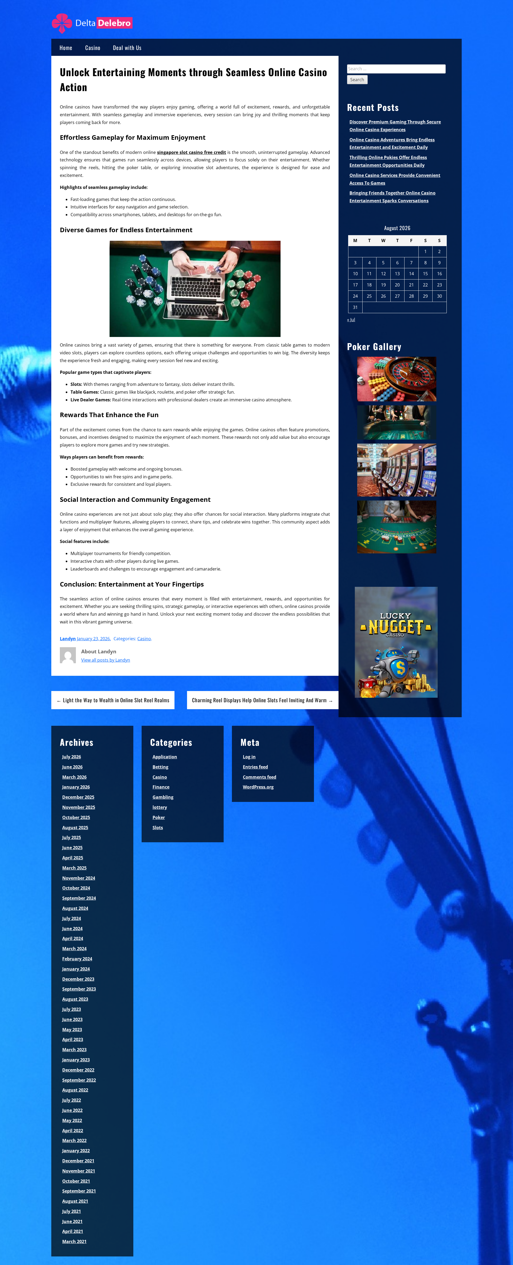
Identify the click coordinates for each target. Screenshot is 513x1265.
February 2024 (77, 959)
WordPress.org (258, 787)
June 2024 (72, 929)
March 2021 (74, 1241)
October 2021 (76, 1181)
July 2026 (71, 757)
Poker (159, 817)
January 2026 (76, 787)
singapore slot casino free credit (191, 152)
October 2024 (76, 888)
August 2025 (75, 828)
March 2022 (74, 1140)
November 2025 (78, 807)
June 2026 (72, 767)
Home (66, 47)
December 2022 (78, 1070)
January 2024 (76, 969)
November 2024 (78, 878)
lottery (160, 807)
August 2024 (75, 908)
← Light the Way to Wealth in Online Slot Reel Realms (112, 700)
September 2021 (79, 1191)
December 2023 (78, 979)
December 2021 (78, 1161)
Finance (161, 787)
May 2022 (72, 1120)
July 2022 (71, 1100)
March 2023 (74, 1050)
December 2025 (78, 797)
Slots (158, 828)
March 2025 (74, 868)
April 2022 (72, 1131)
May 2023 (72, 1030)
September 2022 (79, 1080)
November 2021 (78, 1171)
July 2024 (71, 918)
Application (165, 757)
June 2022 (72, 1110)
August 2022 (75, 1090)
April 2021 (72, 1231)
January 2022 (76, 1151)
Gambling (163, 797)
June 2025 (72, 848)
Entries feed (255, 767)
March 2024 (74, 949)
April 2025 (72, 858)
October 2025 (76, 817)
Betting (160, 767)
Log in (249, 757)
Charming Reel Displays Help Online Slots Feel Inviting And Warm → (262, 700)
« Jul (351, 320)
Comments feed (259, 777)
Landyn (68, 639)
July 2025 (71, 837)
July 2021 (71, 1211)
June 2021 (72, 1221)
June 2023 (72, 1019)
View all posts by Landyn (105, 660)
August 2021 (75, 1201)
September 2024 (79, 898)
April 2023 (72, 1039)
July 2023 (71, 1009)
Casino (92, 47)
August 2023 (75, 999)
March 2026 (74, 777)
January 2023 (76, 1060)
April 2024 (72, 938)
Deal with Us (127, 47)
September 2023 (79, 989)
